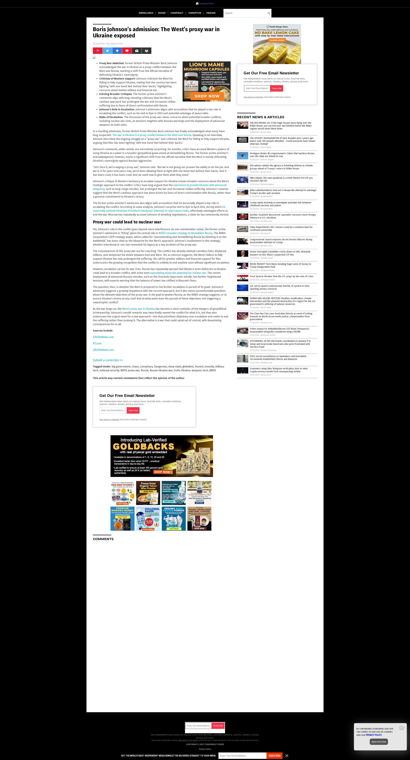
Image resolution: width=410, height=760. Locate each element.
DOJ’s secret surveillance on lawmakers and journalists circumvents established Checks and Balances (278, 358)
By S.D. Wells (266, 132)
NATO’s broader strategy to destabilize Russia (185, 233)
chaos (135, 366)
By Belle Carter (267, 246)
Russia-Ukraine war (161, 370)
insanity (209, 366)
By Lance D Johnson (269, 350)
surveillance (146, 13)
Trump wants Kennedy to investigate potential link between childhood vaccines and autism (280, 204)
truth (177, 370)
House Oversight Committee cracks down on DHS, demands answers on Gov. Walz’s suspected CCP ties (280, 253)
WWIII (212, 370)
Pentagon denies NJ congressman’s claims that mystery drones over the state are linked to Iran (282, 155)
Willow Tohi (116, 43)
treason (210, 13)
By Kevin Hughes (267, 160)
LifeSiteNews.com (103, 337)
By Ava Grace (266, 172)
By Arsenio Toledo (268, 335)
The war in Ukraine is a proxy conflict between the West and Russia (151, 135)
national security (109, 370)
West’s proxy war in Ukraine (138, 308)
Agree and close (379, 741)
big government (121, 366)
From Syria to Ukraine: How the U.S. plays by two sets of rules (281, 276)
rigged (161, 13)
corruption (194, 13)
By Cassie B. (265, 233)
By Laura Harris (267, 209)
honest (199, 366)
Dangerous (160, 366)
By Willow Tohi (266, 196)
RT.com (97, 343)
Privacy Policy (205, 749)
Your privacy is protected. (109, 419)
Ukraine (185, 370)
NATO (123, 370)
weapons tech (200, 370)
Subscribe (274, 755)
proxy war (133, 370)
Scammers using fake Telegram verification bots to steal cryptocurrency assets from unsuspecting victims (279, 370)
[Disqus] (162, 583)
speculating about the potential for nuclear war (178, 272)
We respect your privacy (188, 740)
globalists (188, 366)
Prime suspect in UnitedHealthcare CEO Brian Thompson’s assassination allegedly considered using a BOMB (279, 330)
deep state (174, 366)
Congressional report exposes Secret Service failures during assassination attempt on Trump (281, 241)
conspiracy (176, 13)
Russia (144, 370)
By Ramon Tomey (268, 270)
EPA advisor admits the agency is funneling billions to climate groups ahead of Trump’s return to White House (281, 167)
